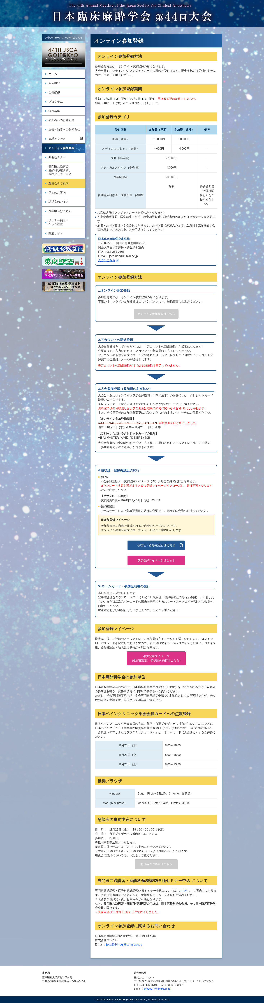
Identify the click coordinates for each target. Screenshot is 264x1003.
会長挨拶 (54, 92)
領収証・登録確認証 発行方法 (156, 545)
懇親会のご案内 (58, 183)
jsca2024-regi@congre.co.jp (124, 944)
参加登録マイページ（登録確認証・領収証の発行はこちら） (156, 658)
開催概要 (54, 83)
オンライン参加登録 (61, 148)
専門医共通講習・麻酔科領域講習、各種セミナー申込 (59, 170)
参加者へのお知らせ (61, 120)
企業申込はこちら (59, 211)
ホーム (52, 73)
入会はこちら (106, 260)
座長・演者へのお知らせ (64, 129)
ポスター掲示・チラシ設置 (58, 222)
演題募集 (54, 110)
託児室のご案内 (58, 201)
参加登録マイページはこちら (156, 560)
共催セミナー (57, 157)
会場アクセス (57, 138)
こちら (183, 890)
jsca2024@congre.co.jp (156, 988)
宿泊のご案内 (57, 192)
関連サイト (55, 233)
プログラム (55, 101)
